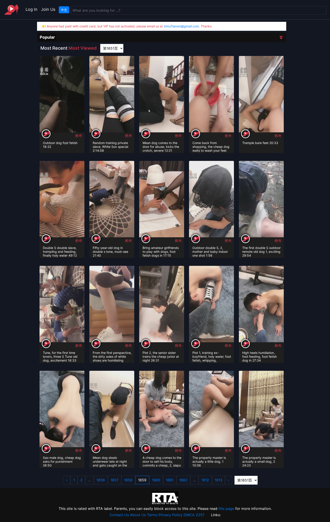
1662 (183, 480)
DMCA (189, 515)
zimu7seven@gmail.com (181, 26)
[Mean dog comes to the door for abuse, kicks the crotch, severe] (161, 94)
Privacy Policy (170, 515)
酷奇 (78, 135)
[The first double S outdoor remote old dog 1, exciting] (261, 199)
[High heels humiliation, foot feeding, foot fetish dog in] (261, 304)
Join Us (48, 9)
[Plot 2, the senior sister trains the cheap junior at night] (161, 304)
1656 (101, 480)
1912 (205, 480)
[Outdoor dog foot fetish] (62, 94)
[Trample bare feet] (261, 94)
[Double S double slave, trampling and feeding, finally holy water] (62, 199)
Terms (152, 515)
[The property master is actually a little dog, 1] (211, 409)
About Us (138, 515)
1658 (128, 480)
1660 (156, 480)
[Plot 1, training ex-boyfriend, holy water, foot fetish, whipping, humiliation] (211, 304)
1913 (218, 480)
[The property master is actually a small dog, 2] (261, 409)
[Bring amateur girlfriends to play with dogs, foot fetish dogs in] (161, 199)
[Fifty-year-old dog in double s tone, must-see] (111, 199)
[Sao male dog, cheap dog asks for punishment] (62, 409)
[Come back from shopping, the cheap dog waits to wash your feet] (211, 94)
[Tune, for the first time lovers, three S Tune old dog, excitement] (62, 304)
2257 (200, 515)
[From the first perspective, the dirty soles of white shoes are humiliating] (111, 304)
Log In (31, 9)
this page (226, 508)
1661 (170, 480)
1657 (114, 480)
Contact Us (119, 515)
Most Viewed (82, 48)
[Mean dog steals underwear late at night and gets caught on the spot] (111, 409)
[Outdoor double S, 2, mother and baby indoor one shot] (211, 199)
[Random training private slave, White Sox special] (111, 94)
